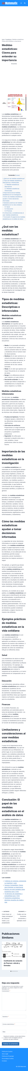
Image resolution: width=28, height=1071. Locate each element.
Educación (9, 209)
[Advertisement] (14, 21)
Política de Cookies (7, 1051)
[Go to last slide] (4, 956)
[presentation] (14, 949)
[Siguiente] (23, 956)
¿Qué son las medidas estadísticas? (14, 178)
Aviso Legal (5, 1054)
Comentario (6, 991)
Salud (7, 207)
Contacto (4, 1061)
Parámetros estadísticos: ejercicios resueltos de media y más (14, 900)
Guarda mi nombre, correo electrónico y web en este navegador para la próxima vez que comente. (14, 1037)
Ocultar (17, 175)
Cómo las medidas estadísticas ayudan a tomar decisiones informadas (12, 199)
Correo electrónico (9, 1024)
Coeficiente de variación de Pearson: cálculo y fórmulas (13, 963)
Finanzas (8, 211)
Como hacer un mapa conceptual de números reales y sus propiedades (7, 917)
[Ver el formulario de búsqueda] (24, 3)
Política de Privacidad (8, 1056)
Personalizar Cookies (8, 1058)
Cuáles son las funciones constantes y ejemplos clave (21, 916)
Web (4, 1032)
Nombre (6, 1016)
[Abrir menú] (21, 3)
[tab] (10, 971)
